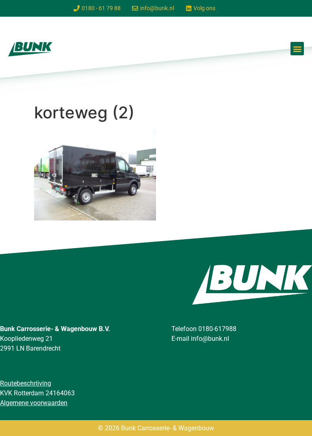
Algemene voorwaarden (33, 403)
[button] (297, 48)
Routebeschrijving (25, 383)
